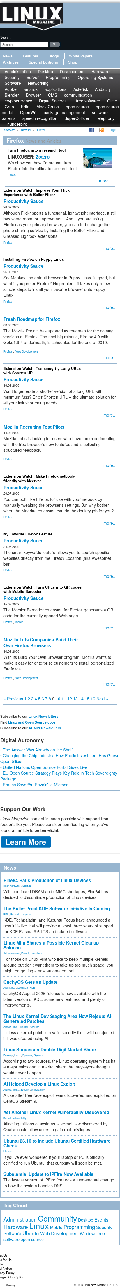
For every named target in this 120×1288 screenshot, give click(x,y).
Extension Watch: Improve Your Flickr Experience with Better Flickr (37, 192)
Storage (26, 885)
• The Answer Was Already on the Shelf (36, 750)
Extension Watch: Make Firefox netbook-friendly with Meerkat (39, 478)
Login (113, 130)
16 (93, 698)
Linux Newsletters (44, 716)
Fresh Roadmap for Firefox (31, 319)
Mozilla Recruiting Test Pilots (34, 427)
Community (57, 1218)
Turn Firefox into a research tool (37, 150)
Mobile (56, 1227)
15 (87, 698)
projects (26, 914)
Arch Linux (9, 987)
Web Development (26, 352)
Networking (38, 83)
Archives (11, 62)
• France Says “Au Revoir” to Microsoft (35, 784)
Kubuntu (15, 914)
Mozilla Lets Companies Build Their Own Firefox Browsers (40, 642)
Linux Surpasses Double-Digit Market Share (49, 1049)
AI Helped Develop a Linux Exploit (39, 1084)
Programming (58, 77)
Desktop (8, 1055)
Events (101, 1219)
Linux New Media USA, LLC (101, 1285)
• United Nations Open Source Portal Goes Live (43, 767)
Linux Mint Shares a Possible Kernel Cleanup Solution (51, 945)
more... (105, 181)
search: (5, 37)
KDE (6, 914)
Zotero (43, 157)
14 (81, 698)
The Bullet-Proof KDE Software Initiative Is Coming (56, 908)
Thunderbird (16, 124)
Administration (11, 953)
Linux (17, 1055)
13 (75, 698)
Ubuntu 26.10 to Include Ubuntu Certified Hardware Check (57, 1143)
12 (69, 698)
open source (32, 1239)
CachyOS (22, 987)
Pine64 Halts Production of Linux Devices (47, 880)
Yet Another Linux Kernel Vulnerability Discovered (56, 1112)
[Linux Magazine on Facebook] (91, 130)
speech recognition (39, 118)
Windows (88, 1233)
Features (30, 56)
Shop (72, 62)
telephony (105, 118)
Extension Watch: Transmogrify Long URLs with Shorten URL (42, 370)
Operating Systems (95, 77)
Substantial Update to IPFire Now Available (48, 1174)
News (8, 56)
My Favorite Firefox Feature (27, 534)
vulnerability (38, 1089)
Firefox (12, 175)
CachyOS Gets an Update (30, 982)
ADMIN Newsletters (45, 728)
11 (63, 698)
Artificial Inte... (11, 1026)
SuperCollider (76, 118)
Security (34, 1026)
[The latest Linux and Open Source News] (101, 130)
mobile (19, 622)
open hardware (12, 885)
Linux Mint (36, 953)
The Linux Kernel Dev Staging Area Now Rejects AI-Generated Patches (57, 1018)
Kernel (25, 953)
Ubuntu (7, 1151)
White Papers (81, 56)
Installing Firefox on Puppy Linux (33, 259)
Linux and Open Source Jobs (32, 722)
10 (58, 698)
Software (13, 83)
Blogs (53, 56)
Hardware (15, 1227)
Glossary (10, 1285)
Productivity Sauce (23, 201)
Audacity (103, 89)
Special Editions (43, 62)
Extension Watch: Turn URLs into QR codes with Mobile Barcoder (42, 589)
